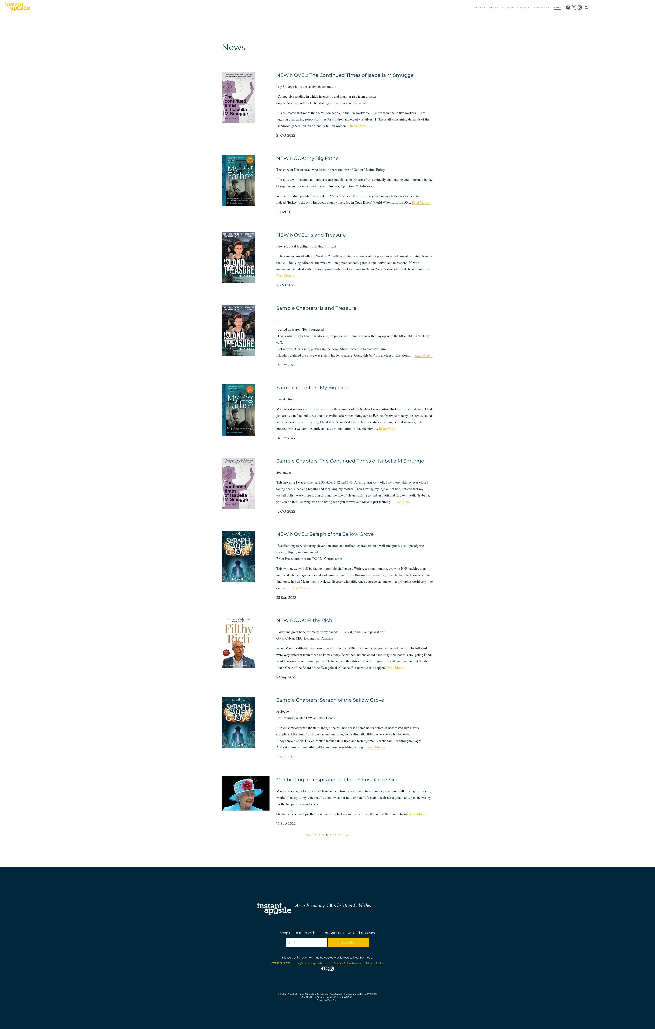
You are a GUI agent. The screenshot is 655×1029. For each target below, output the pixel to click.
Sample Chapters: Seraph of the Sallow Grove (330, 700)
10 (334, 835)
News (557, 7)
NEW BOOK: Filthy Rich (304, 620)
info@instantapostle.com (312, 963)
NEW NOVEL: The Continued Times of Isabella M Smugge (345, 75)
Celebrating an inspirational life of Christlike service (337, 780)
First (309, 835)
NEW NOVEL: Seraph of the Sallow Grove (325, 534)
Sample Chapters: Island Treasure (316, 308)
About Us (479, 7)
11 (339, 835)
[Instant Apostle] (17, 7)
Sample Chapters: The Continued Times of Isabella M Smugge (350, 461)
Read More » (359, 125)
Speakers (523, 7)
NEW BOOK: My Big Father (308, 158)
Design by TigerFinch (327, 1000)
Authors (507, 7)
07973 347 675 (280, 963)
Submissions (542, 7)
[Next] (342, 835)
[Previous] (313, 835)
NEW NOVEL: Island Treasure (311, 235)
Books (494, 7)
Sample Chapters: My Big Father (314, 388)
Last (347, 835)
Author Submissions (347, 963)
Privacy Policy (374, 963)
